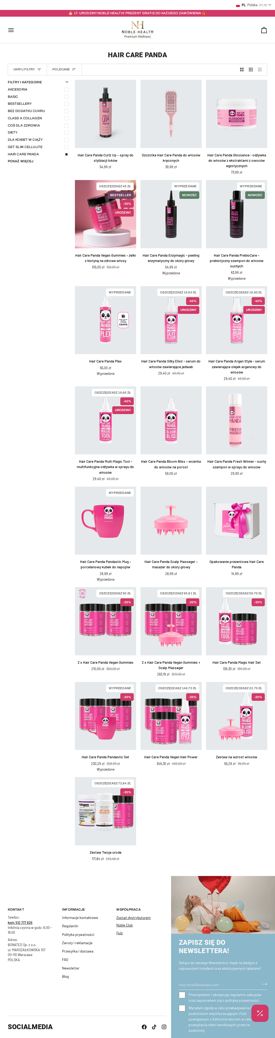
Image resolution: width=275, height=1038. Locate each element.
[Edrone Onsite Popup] (137, 519)
